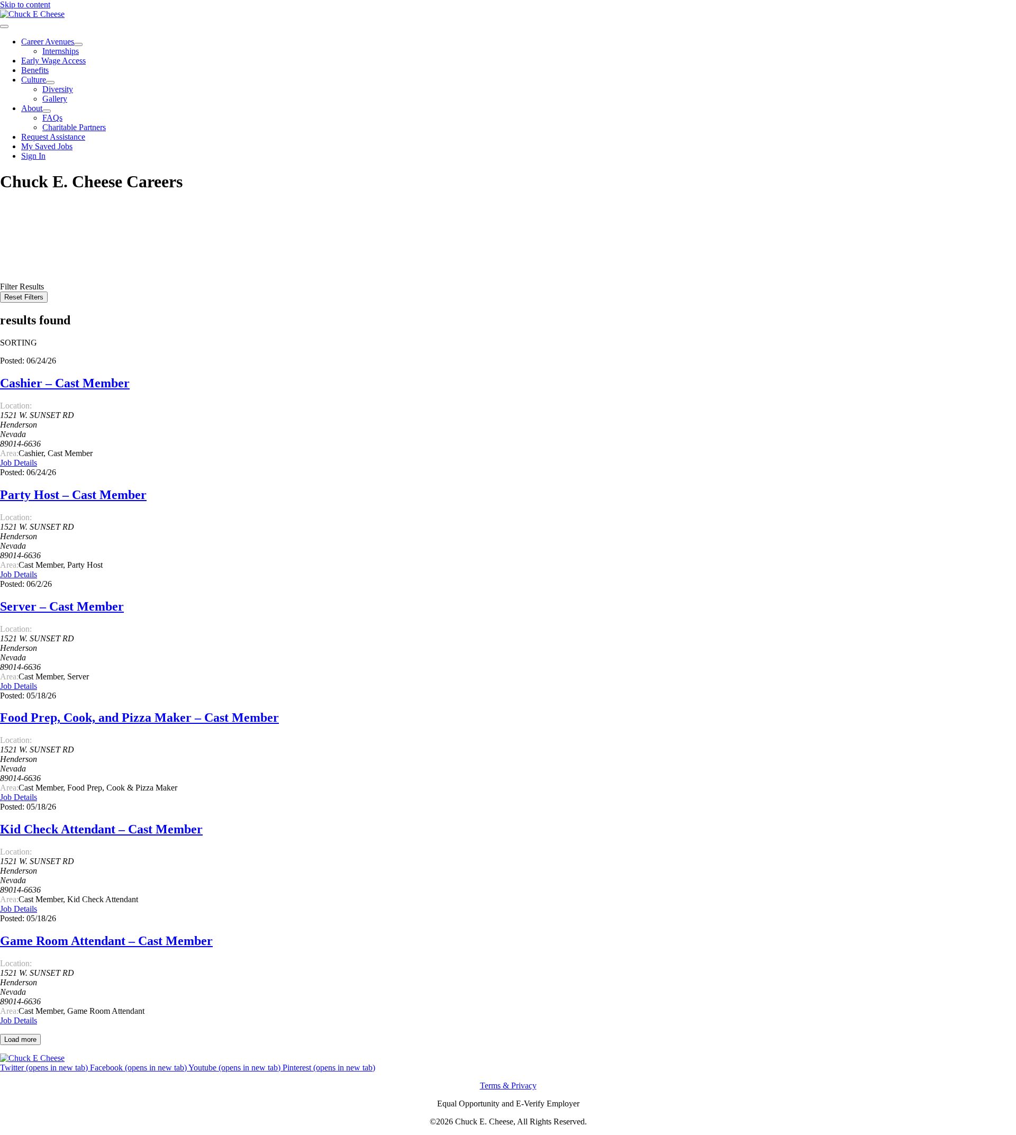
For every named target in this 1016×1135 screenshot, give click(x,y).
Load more (20, 1039)
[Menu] (4, 26)
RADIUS (16, 257)
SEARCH (18, 268)
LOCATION (21, 247)
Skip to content (25, 4)
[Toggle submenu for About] (46, 111)
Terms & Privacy (508, 1085)
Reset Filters (23, 297)
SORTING (18, 342)
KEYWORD (22, 238)
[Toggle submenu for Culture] (50, 82)
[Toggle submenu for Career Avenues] (78, 44)
